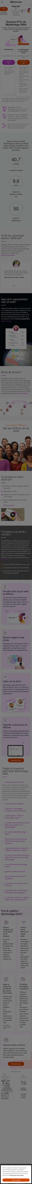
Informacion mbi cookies (17, 1175)
